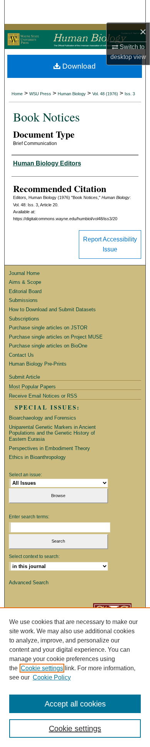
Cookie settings (42, 668)
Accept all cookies (75, 704)
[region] (75, 677)
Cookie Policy (52, 677)
